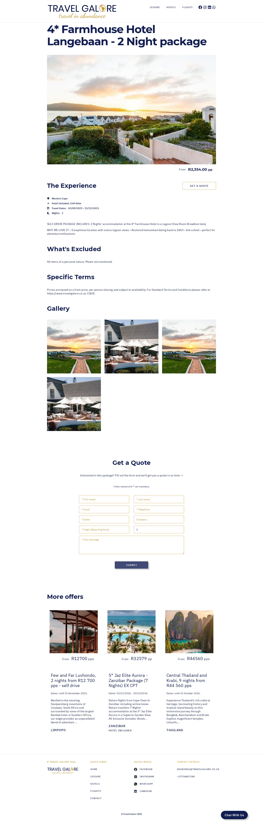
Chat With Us (234, 815)
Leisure (155, 7)
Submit (131, 565)
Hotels (171, 7)
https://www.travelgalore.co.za (66, 293)
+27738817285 (186, 776)
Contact (96, 798)
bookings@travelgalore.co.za (196, 769)
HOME (93, 769)
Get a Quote (199, 185)
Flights (187, 7)
